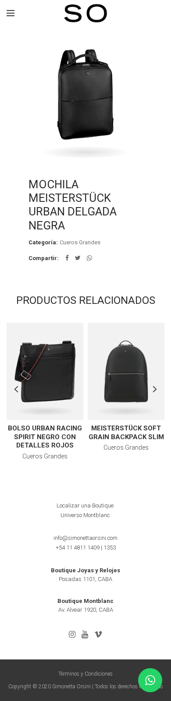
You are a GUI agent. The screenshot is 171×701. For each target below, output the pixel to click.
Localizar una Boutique (85, 505)
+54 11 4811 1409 (78, 547)
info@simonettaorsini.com (85, 538)
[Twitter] (78, 258)
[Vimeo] (98, 634)
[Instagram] (72, 634)
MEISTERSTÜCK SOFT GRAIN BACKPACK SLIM (126, 432)
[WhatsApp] (89, 258)
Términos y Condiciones (85, 674)
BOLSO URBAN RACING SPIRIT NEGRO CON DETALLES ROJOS (45, 436)
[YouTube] (84, 634)
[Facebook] (67, 258)
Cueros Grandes (80, 242)
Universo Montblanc (85, 515)
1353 (109, 547)
